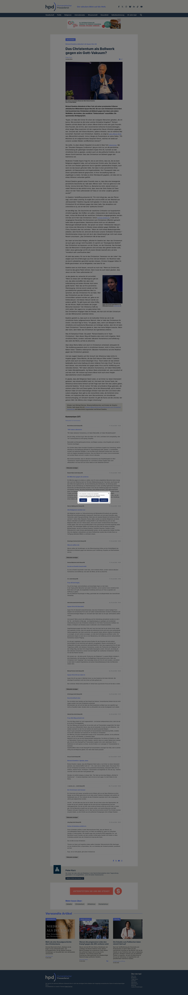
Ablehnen (95, 500)
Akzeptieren (104, 500)
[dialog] (94, 497)
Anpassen (83, 500)
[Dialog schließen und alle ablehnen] (109, 493)
